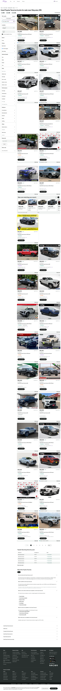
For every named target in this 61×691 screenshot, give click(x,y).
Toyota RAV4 (5, 673)
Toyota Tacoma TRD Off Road (24, 611)
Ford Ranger (21, 603)
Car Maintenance (33, 660)
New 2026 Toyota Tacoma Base (51, 208)
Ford (22, 671)
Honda (13, 671)
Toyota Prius (5, 674)
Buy (10, 1)
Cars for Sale (5, 7)
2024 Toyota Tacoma (21, 558)
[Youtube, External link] (53, 665)
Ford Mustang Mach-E (25, 677)
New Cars (4, 653)
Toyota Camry (5, 677)
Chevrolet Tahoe (42, 677)
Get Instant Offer (24, 653)
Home (2, 7)
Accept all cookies (54, 688)
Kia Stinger (51, 676)
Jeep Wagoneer (33, 676)
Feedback (48, 683)
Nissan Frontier (22, 599)
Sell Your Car (23, 652)
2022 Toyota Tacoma (21, 562)
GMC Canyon (21, 601)
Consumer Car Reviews (15, 652)
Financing (4, 664)
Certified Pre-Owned (6, 655)
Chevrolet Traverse (43, 676)
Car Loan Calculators (34, 652)
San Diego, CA (42, 663)
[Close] (60, 685)
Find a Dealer (5, 658)
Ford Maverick (24, 673)
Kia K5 (50, 677)
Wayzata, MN (10, 7)
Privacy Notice (13, 687)
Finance (23, 1)
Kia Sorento (51, 674)
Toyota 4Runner (5, 679)
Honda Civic (14, 674)
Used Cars (4, 652)
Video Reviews (14, 661)
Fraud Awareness (43, 683)
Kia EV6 (51, 679)
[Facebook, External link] (51, 665)
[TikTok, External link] (50, 665)
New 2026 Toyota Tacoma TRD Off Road (22, 208)
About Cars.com (13, 683)
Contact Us (19, 683)
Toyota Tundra (21, 596)
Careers (30, 683)
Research (18, 1)
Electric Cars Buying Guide (7, 662)
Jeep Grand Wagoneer (34, 677)
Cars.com (38, 687)
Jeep (32, 671)
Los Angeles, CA (42, 655)
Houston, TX (42, 653)
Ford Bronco (24, 674)
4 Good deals (49, 554)
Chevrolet (41, 671)
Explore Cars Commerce (53, 652)
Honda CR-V (14, 673)
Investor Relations (24, 683)
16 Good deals (49, 558)
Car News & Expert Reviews (16, 653)
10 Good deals (49, 556)
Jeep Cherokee (33, 679)
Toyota (14, 7)
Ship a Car (32, 655)
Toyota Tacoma (5, 676)
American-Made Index (15, 660)
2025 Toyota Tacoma (21, 556)
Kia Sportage (51, 673)
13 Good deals (49, 560)
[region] (30, 687)
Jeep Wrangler (33, 673)
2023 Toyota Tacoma (21, 560)
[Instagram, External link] (55, 665)
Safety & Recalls (14, 658)
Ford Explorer (24, 679)
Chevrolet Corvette (43, 673)
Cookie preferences (45, 688)
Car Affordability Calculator (35, 653)
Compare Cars (14, 655)
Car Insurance (33, 658)
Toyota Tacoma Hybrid (23, 597)
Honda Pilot (14, 677)
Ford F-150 (23, 676)
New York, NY (42, 661)
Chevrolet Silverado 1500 (44, 674)
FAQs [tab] (19, 572)
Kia (50, 671)
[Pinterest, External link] (57, 665)
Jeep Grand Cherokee (34, 674)
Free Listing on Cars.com (25, 655)
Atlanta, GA (41, 658)
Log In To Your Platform (52, 653)
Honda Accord (15, 676)
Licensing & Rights (35, 683)
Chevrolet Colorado (22, 604)
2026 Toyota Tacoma (21, 554)
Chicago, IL (41, 652)
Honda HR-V (14, 679)
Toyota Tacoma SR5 (22, 614)
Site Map (32, 661)
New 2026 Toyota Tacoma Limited (31, 208)
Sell (14, 1)
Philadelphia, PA (42, 660)
